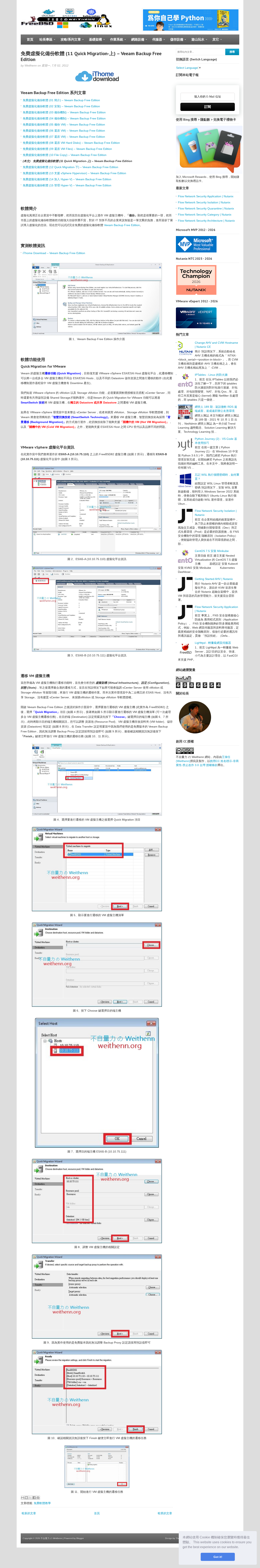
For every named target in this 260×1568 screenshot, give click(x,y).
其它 (214, 41)
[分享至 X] (30, 1498)
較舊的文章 (165, 1513)
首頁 (30, 39)
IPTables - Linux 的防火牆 (211, 374)
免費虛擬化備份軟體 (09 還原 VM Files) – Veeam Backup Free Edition (67, 148)
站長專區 (44, 41)
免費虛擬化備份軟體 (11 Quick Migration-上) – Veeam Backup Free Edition (91, 56)
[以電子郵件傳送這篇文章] (23, 1498)
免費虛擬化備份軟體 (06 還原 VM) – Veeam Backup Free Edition (64, 130)
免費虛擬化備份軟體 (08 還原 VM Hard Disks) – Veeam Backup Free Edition (71, 142)
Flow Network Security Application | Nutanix (205, 196)
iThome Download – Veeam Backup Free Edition (54, 253)
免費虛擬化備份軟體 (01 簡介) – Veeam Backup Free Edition (61, 100)
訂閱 (207, 106)
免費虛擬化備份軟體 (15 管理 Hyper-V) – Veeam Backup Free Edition (67, 185)
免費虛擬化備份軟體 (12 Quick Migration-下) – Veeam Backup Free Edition (70, 167)
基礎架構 (94, 41)
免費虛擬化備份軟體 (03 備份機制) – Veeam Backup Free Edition (64, 112)
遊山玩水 (196, 41)
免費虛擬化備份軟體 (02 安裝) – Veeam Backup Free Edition (61, 106)
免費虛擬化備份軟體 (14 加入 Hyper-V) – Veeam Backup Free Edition (67, 179)
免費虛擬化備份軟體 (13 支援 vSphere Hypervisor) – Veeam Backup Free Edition (74, 173)
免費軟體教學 (42, 1503)
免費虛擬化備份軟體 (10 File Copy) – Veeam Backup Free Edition (64, 155)
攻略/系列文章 (69, 41)
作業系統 (115, 41)
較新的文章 (29, 1513)
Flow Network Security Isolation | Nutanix (204, 202)
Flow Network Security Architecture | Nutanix (206, 220)
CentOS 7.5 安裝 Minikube (212, 551)
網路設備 (136, 41)
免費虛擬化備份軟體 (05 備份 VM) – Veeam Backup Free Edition (64, 124)
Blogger (80, 1538)
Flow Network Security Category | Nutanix (204, 214)
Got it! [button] (217, 1556)
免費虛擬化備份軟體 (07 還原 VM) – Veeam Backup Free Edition (64, 136)
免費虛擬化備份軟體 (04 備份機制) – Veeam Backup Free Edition (64, 118)
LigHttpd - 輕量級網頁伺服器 (213, 642)
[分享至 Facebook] (34, 1498)
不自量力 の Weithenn (51, 1538)
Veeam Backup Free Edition (122, 225)
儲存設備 (175, 41)
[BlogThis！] (26, 1498)
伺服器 (155, 41)
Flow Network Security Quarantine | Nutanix (206, 208)
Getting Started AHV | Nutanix (214, 579)
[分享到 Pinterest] (38, 1498)
